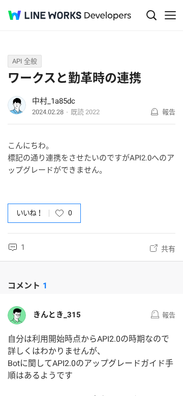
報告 (168, 112)
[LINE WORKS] (44, 15)
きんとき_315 (57, 314)
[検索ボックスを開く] (151, 15)
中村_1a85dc (53, 101)
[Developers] (107, 16)
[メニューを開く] (170, 15)
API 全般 (24, 61)
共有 (168, 249)
